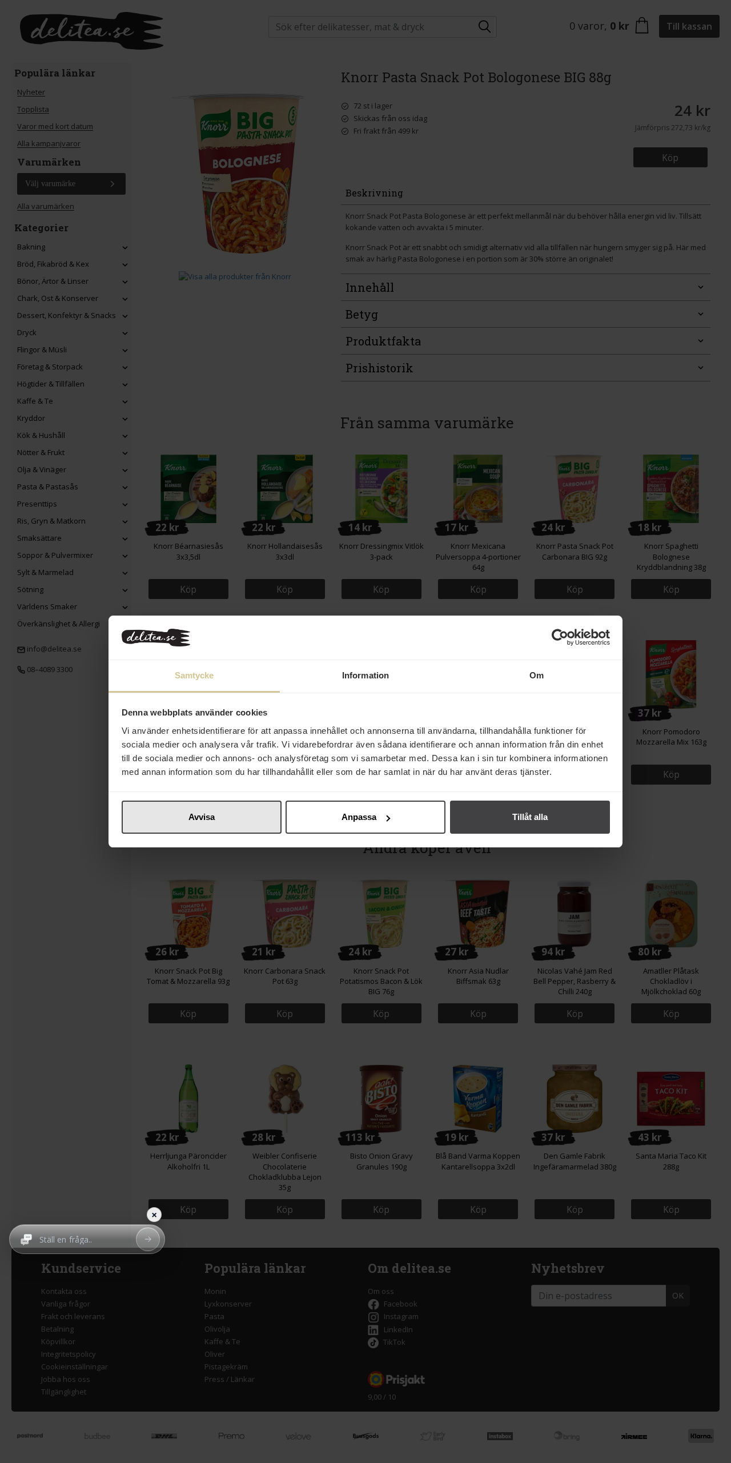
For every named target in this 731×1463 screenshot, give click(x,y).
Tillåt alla (530, 817)
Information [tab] (365, 675)
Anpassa (359, 817)
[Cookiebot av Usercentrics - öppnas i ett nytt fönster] (560, 637)
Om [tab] (536, 675)
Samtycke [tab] (194, 675)
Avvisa (201, 817)
